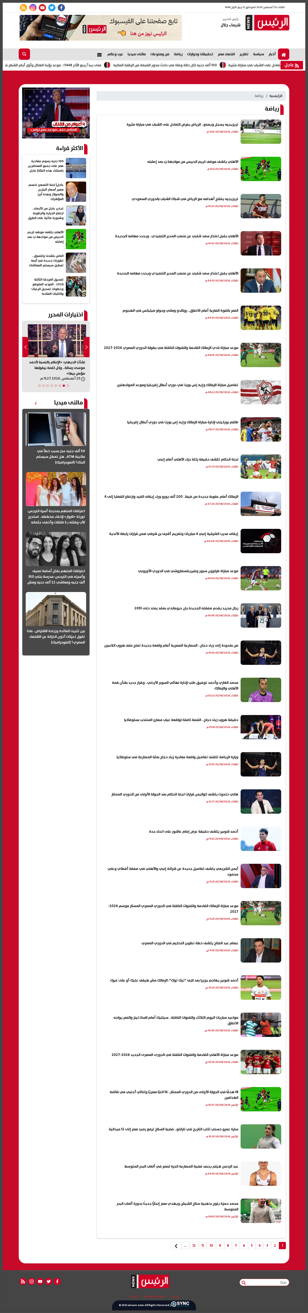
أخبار (272, 54)
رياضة (178, 54)
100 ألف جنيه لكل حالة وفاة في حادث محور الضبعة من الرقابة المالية (196, 65)
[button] (68, 386)
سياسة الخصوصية (154, 1296)
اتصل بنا (133, 1296)
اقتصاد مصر (226, 54)
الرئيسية (275, 96)
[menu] (99, 54)
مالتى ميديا (137, 54)
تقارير (243, 54)
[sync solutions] (180, 1305)
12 (194, 1246)
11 (203, 1246)
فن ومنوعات (159, 54)
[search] (24, 54)
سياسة (258, 54)
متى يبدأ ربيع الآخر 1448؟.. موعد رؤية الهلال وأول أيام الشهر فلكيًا (82, 65)
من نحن (174, 1296)
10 (211, 1246)
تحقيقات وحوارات (200, 54)
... (185, 1246)
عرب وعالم (115, 54)
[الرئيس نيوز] (266, 23)
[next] (176, 1246)
